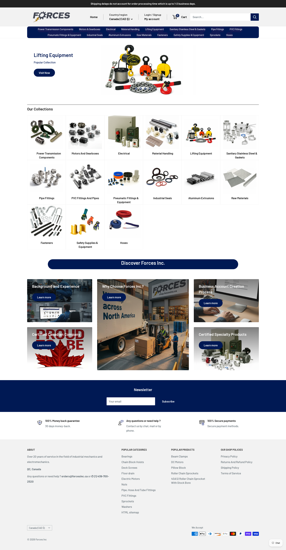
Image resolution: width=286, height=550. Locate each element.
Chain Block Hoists (132, 462)
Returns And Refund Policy (236, 462)
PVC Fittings (128, 495)
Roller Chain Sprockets (184, 473)
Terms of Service (231, 473)
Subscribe (168, 401)
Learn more (46, 83)
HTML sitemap (130, 512)
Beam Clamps (179, 456)
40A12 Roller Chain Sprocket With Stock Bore (188, 480)
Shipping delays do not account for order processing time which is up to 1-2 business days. (143, 3)
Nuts (124, 484)
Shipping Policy (230, 467)
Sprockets (127, 501)
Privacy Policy (229, 456)
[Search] (255, 17)
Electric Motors (130, 478)
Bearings (126, 456)
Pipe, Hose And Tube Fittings (138, 490)
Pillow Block (178, 467)
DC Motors (177, 462)
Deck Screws (129, 467)
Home (94, 17)
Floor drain (127, 473)
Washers (126, 506)
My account (152, 19)
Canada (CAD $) (37, 527)
